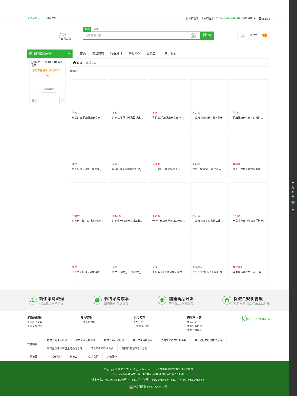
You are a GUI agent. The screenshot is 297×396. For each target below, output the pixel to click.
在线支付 (139, 322)
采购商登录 (33, 18)
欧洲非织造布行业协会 (173, 340)
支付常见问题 (141, 326)
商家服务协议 (194, 326)
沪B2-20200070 (160, 379)
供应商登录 (192, 18)
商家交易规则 (194, 330)
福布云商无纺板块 (86, 340)
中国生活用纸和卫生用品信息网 (64, 348)
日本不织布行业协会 (102, 348)
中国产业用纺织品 (143, 340)
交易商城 (98, 53)
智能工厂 (152, 53)
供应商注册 (207, 18)
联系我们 (93, 356)
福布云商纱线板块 (114, 340)
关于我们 (170, 53)
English (264, 18)
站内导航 (247, 18)
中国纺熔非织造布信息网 (208, 340)
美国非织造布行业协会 (134, 348)
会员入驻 (192, 322)
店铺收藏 (49, 89)
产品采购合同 (88, 322)
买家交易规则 (34, 326)
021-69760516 (230, 18)
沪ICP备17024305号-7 (116, 379)
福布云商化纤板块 (57, 340)
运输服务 (112, 356)
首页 (83, 53)
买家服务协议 (34, 322)
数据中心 (134, 53)
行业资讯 (116, 53)
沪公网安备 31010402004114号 (150, 386)
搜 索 (207, 35)
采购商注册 (50, 18)
